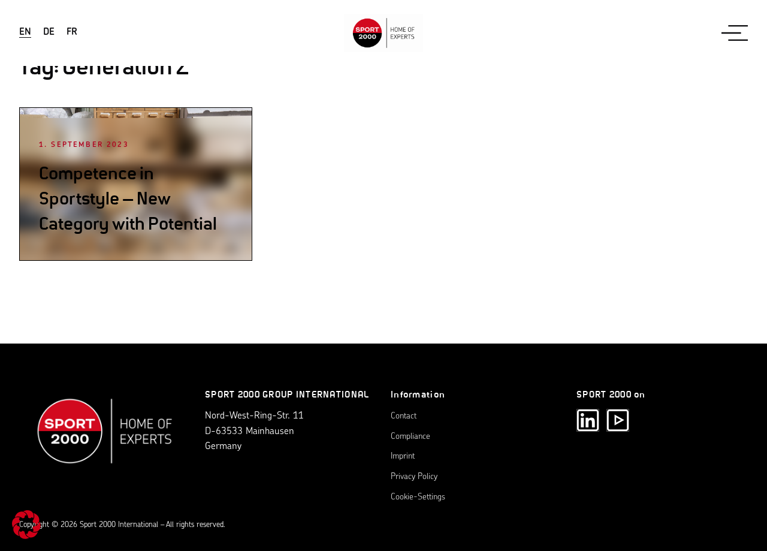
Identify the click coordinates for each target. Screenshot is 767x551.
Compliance (410, 436)
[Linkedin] (587, 420)
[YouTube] (617, 420)
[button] (26, 524)
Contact (403, 416)
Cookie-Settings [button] (418, 497)
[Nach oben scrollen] (105, 437)
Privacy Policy (414, 476)
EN (25, 32)
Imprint (403, 456)
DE (49, 32)
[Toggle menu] (734, 32)
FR (72, 32)
